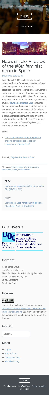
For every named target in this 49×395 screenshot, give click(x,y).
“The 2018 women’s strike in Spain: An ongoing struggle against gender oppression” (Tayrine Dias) (23, 140)
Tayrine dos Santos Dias (22, 157)
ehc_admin (7, 76)
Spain (14, 170)
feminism (29, 167)
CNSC (25, 16)
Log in (8, 349)
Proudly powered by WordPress (17, 386)
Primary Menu (26, 26)
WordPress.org (12, 361)
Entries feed (10, 353)
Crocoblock (24, 389)
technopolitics (24, 170)
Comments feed (12, 357)
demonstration (17, 167)
